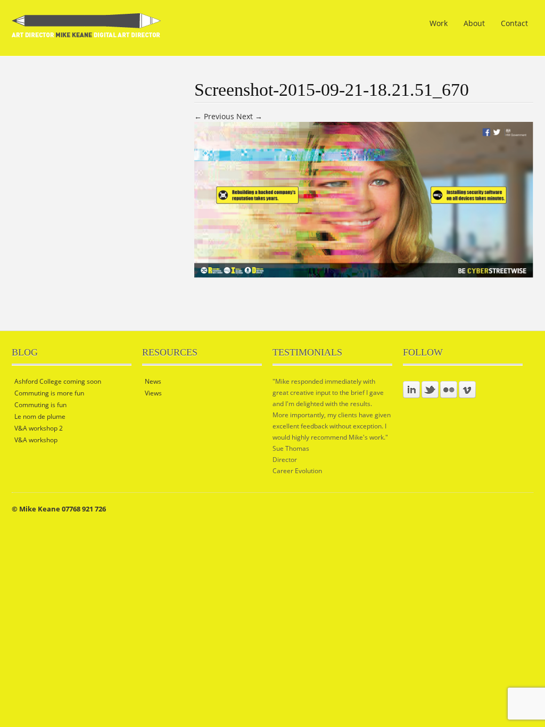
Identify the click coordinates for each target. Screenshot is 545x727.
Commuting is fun (40, 404)
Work (439, 23)
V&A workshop (35, 439)
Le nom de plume (39, 416)
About (474, 23)
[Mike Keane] (86, 31)
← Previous (214, 116)
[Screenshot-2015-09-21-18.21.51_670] (363, 275)
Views (153, 393)
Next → (249, 116)
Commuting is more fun (49, 393)
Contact (514, 23)
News (153, 381)
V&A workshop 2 (38, 428)
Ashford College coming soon (57, 381)
